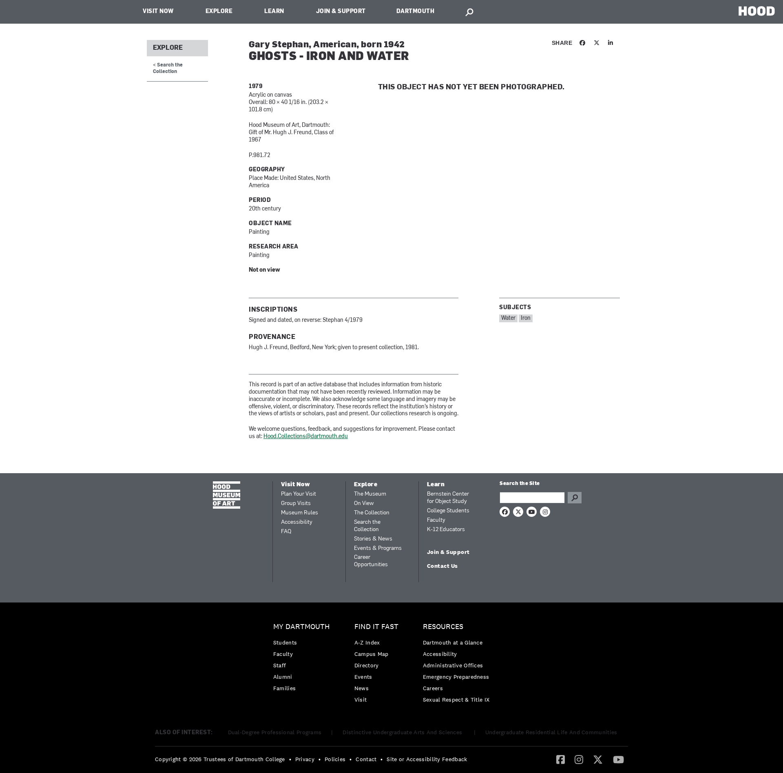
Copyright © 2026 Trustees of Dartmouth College (220, 759)
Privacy (304, 759)
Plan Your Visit (298, 494)
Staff (279, 665)
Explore (219, 12)
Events (363, 676)
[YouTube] (618, 759)
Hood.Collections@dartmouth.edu (305, 437)
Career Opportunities (371, 561)
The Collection (371, 513)
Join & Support (341, 12)
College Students (448, 511)
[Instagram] (579, 759)
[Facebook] (560, 759)
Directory (366, 665)
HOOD (757, 10)
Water (508, 318)
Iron (526, 318)
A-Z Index (367, 642)
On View (364, 504)
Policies (335, 759)
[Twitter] (598, 759)
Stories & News (373, 539)
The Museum (370, 494)
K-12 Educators (446, 530)
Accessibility (296, 522)
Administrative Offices (453, 665)
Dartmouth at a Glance (452, 642)
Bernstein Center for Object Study (448, 498)
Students (285, 642)
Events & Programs (378, 548)
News (361, 688)
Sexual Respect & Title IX (456, 699)
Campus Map (371, 654)
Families (284, 688)
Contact (366, 759)
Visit (360, 699)
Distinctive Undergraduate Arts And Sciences (403, 732)
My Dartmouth (301, 627)
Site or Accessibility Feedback (427, 759)
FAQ (286, 532)
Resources (443, 627)
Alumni (282, 676)
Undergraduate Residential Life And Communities (551, 732)
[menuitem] (303, 659)
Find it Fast (376, 627)
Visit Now (158, 12)
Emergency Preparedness (456, 676)
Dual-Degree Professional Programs (275, 732)
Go (575, 497)
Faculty (436, 520)
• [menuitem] (290, 759)
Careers (433, 688)
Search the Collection (367, 526)
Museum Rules (299, 513)
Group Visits (296, 504)
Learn (274, 12)
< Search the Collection (168, 68)
